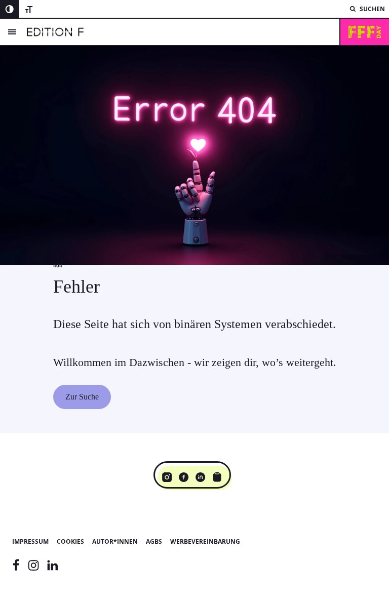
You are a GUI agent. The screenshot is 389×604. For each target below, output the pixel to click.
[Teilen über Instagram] (167, 477)
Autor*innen (115, 541)
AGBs (154, 541)
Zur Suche (82, 396)
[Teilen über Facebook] (183, 477)
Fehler (76, 286)
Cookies (70, 541)
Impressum (30, 541)
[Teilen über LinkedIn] (200, 477)
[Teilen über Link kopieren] (217, 477)
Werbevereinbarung (205, 541)
